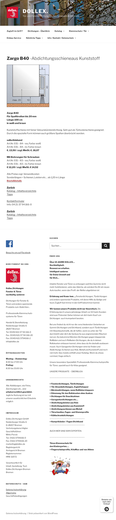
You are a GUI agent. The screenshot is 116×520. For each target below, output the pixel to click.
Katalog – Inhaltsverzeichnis (21, 191)
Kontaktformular (15, 201)
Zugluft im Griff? (15, 31)
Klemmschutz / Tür (78, 31)
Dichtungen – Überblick (39, 31)
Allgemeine (11, 493)
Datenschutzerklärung (16, 489)
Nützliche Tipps (33, 38)
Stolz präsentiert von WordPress (43, 513)
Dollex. (35, 11)
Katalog (58, 31)
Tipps (10, 194)
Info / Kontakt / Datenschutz (61, 38)
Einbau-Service (14, 38)
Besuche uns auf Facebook (18, 252)
